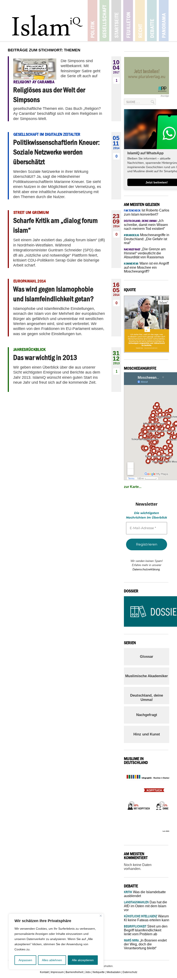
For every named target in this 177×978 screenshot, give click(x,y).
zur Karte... (132, 487)
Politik (92, 20)
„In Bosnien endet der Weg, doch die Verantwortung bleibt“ (145, 944)
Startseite (116, 20)
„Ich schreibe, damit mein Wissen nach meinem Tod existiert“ (146, 224)
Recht (140, 20)
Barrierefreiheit (74, 972)
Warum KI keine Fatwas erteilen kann (146, 918)
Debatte (152, 20)
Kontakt (44, 972)
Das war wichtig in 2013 (45, 357)
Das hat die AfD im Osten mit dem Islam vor (145, 906)
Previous (130, 803)
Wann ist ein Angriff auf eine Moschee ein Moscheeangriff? (146, 267)
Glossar (146, 657)
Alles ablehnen (52, 960)
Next (160, 803)
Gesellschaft (104, 20)
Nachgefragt (146, 715)
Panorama (164, 20)
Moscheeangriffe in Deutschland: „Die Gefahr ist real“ (146, 239)
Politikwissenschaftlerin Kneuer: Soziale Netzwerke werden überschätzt (56, 152)
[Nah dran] (101, 916)
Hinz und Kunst (146, 734)
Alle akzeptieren (83, 960)
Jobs (88, 972)
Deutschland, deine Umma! (146, 697)
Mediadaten (114, 972)
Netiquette (99, 972)
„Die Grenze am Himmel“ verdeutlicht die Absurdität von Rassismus (145, 253)
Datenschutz (130, 972)
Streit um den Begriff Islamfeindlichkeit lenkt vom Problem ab (146, 930)
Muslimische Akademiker (146, 676)
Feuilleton (128, 20)
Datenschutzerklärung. (147, 569)
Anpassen (25, 960)
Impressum (57, 972)
